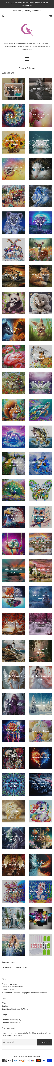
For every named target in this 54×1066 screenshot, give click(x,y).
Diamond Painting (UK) (11, 1019)
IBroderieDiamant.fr (34, 1056)
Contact (5, 1006)
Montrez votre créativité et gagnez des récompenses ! (24, 993)
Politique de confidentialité (13, 987)
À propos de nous (9, 984)
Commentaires (8, 990)
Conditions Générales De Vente (15, 1009)
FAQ (4, 1003)
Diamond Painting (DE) (11, 1022)
